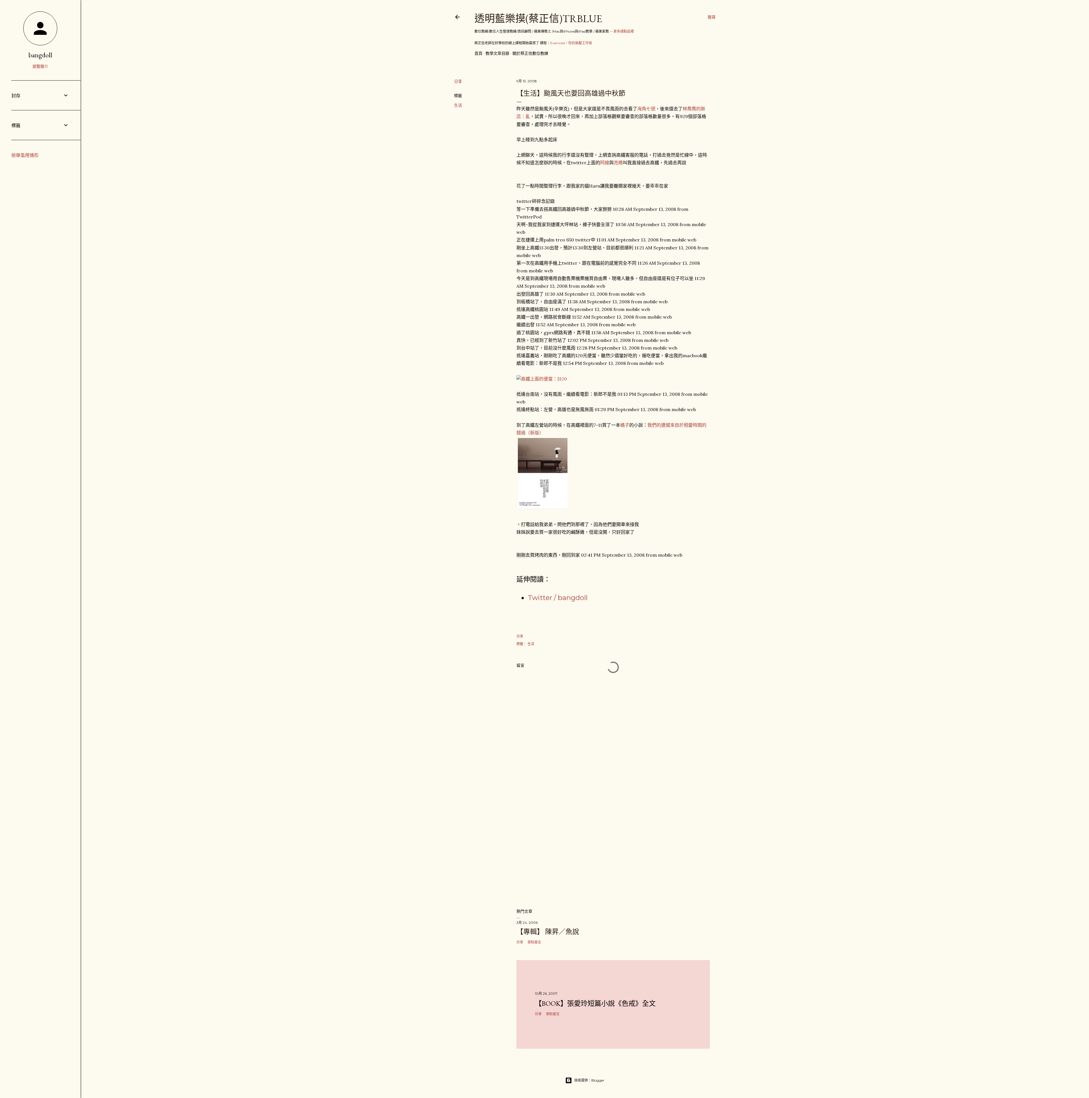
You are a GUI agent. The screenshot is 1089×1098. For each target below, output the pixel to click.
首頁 (478, 53)
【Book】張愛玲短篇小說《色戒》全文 (595, 1003)
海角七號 (646, 109)
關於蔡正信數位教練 (530, 53)
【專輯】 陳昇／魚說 (547, 931)
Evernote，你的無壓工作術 (571, 43)
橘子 (624, 425)
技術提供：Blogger (589, 1080)
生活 (458, 105)
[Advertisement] (613, 854)
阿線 (604, 162)
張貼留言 (534, 942)
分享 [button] (458, 81)
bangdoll (40, 55)
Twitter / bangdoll (558, 598)
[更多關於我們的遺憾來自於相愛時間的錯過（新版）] (542, 509)
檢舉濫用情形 (25, 155)
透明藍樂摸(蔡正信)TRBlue (538, 18)
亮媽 (618, 162)
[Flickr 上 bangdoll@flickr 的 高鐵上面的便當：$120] (541, 379)
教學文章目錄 (497, 53)
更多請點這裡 (623, 31)
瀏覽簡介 (40, 66)
